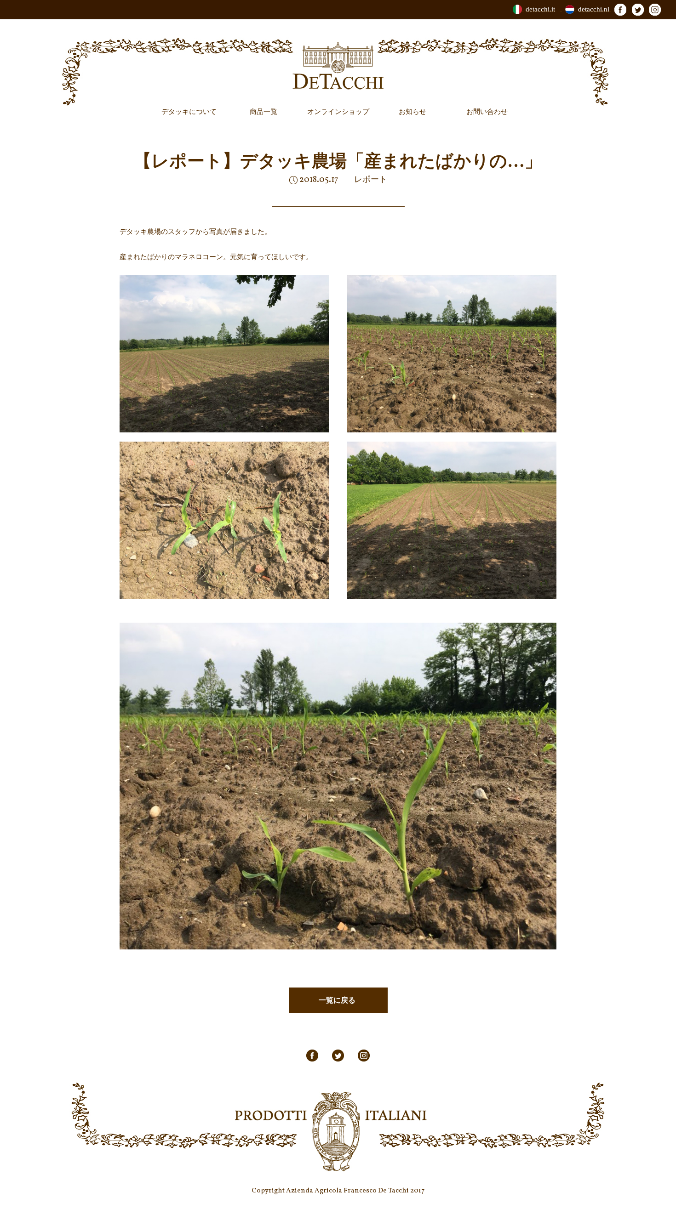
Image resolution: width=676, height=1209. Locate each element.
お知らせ (412, 111)
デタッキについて (189, 111)
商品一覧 (263, 111)
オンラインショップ (338, 111)
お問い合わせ (487, 111)
